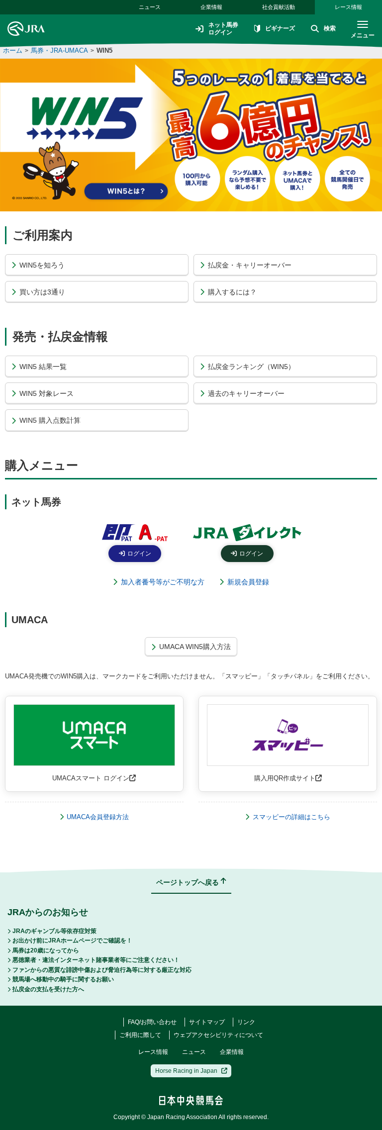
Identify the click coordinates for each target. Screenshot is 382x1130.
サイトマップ (207, 1022)
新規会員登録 (248, 582)
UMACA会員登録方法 (98, 817)
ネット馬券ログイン (223, 28)
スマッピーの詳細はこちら (291, 817)
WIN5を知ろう (42, 265)
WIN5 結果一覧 (43, 367)
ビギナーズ (280, 28)
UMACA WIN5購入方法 (195, 647)
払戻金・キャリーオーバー (249, 265)
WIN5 (104, 50)
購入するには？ (232, 292)
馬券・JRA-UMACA (59, 50)
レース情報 (348, 7)
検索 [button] (330, 28)
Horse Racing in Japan (186, 1070)
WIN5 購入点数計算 (50, 420)
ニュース (150, 7)
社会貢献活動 (278, 7)
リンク (246, 1022)
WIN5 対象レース (46, 393)
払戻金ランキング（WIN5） (251, 367)
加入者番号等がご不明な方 (162, 582)
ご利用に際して (140, 1035)
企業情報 (211, 7)
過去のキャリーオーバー (246, 393)
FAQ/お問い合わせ (152, 1022)
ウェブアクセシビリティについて (218, 1035)
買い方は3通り (42, 292)
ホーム (12, 50)
